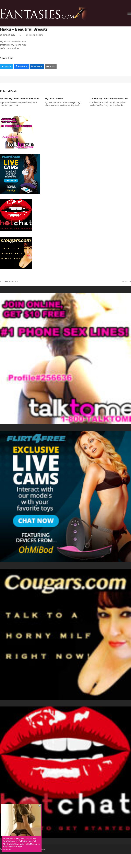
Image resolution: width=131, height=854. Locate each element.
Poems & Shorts (36, 35)
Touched (124, 281)
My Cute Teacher (54, 98)
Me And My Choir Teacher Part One (108, 98)
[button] (129, 13)
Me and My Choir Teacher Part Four (19, 98)
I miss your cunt (9, 281)
